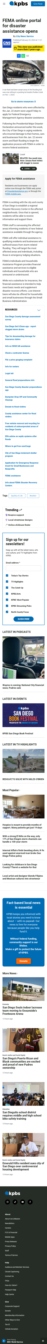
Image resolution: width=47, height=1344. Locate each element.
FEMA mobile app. (13, 194)
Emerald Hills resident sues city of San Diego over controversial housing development (23, 1166)
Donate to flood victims (15, 407)
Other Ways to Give (12, 1320)
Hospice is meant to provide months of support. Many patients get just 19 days (22, 826)
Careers (8, 1228)
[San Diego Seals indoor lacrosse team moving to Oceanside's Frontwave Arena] (23, 989)
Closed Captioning (12, 1272)
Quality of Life (17, 496)
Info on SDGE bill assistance (17, 346)
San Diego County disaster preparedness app (23, 388)
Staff (7, 1251)
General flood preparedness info (19, 380)
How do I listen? (11, 1285)
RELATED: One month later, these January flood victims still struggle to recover (31, 160)
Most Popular (11, 790)
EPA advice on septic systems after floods (21, 438)
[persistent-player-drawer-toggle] (43, 1341)
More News (9, 973)
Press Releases (11, 1242)
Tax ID (7, 1324)
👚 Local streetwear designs (19, 520)
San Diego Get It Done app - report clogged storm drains (20, 328)
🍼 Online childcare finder (17, 525)
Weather (33, 496)
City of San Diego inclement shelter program (21, 454)
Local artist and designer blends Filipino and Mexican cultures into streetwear (23, 877)
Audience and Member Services (17, 1267)
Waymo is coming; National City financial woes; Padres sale (23, 686)
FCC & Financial (11, 1232)
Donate (24, 961)
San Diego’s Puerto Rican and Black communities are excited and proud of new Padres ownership (21, 1063)
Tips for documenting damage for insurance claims (20, 337)
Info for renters (12, 366)
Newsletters (9, 1223)
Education (6, 1109)
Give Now (37, 3)
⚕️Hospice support (14, 515)
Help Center (9, 1294)
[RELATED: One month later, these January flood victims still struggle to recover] (11, 158)
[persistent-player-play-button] (4, 1341)
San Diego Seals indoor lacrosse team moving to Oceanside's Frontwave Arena (22, 1010)
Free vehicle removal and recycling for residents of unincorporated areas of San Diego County (22, 426)
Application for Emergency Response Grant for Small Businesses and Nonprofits (21, 466)
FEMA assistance (13, 476)
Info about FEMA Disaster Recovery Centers (21, 484)
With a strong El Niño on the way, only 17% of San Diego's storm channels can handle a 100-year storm (22, 839)
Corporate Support (12, 1306)
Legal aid (9, 373)
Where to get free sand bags (18, 446)
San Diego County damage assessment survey (22, 318)
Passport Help (10, 1290)
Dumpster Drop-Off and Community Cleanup (21, 398)
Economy (6, 1004)
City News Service (25, 36)
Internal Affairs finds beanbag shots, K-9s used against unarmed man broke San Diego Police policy (23, 853)
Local (22, 154)
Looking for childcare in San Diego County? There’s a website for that (20, 866)
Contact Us (9, 1276)
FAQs (7, 1281)
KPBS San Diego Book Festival (18, 733)
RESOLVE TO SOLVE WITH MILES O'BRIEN (23, 779)
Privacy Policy (10, 1246)
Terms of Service (11, 1255)
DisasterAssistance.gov (17, 191)
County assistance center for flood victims (20, 415)
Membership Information (14, 1315)
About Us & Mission (12, 1219)
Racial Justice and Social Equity (14, 1055)
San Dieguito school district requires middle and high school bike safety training (22, 1115)
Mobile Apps (10, 1237)
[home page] (19, 3)
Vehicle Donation (11, 1329)
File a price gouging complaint (18, 360)
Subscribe (23, 619)
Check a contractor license (17, 353)
